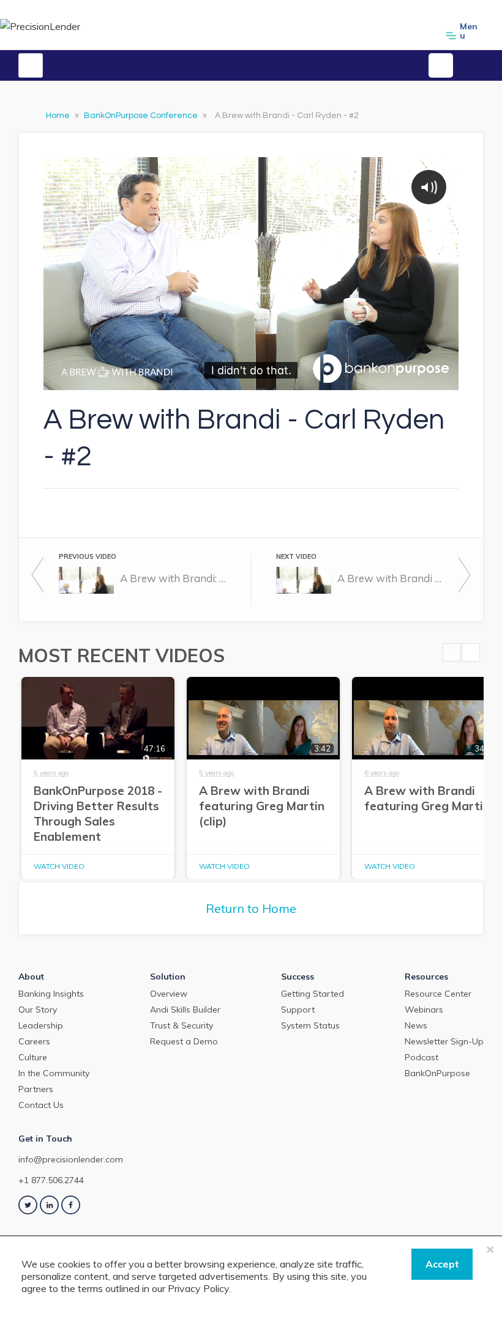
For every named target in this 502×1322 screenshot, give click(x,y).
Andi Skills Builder (185, 1009)
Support (298, 1009)
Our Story (37, 1009)
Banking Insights (51, 993)
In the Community (53, 1073)
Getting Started (312, 993)
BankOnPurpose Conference (142, 115)
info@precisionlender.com (70, 1159)
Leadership (40, 1025)
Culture (32, 1057)
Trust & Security (181, 1025)
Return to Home (251, 908)
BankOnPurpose (437, 1073)
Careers (34, 1041)
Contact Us (41, 1104)
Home (59, 115)
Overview (168, 993)
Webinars (424, 1009)
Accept (442, 1264)
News (416, 1025)
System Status (310, 1025)
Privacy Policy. (199, 1288)
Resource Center (438, 993)
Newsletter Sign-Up (444, 1041)
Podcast (421, 1057)
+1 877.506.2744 (51, 1180)
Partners (35, 1089)
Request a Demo (184, 1041)
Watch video (59, 866)
